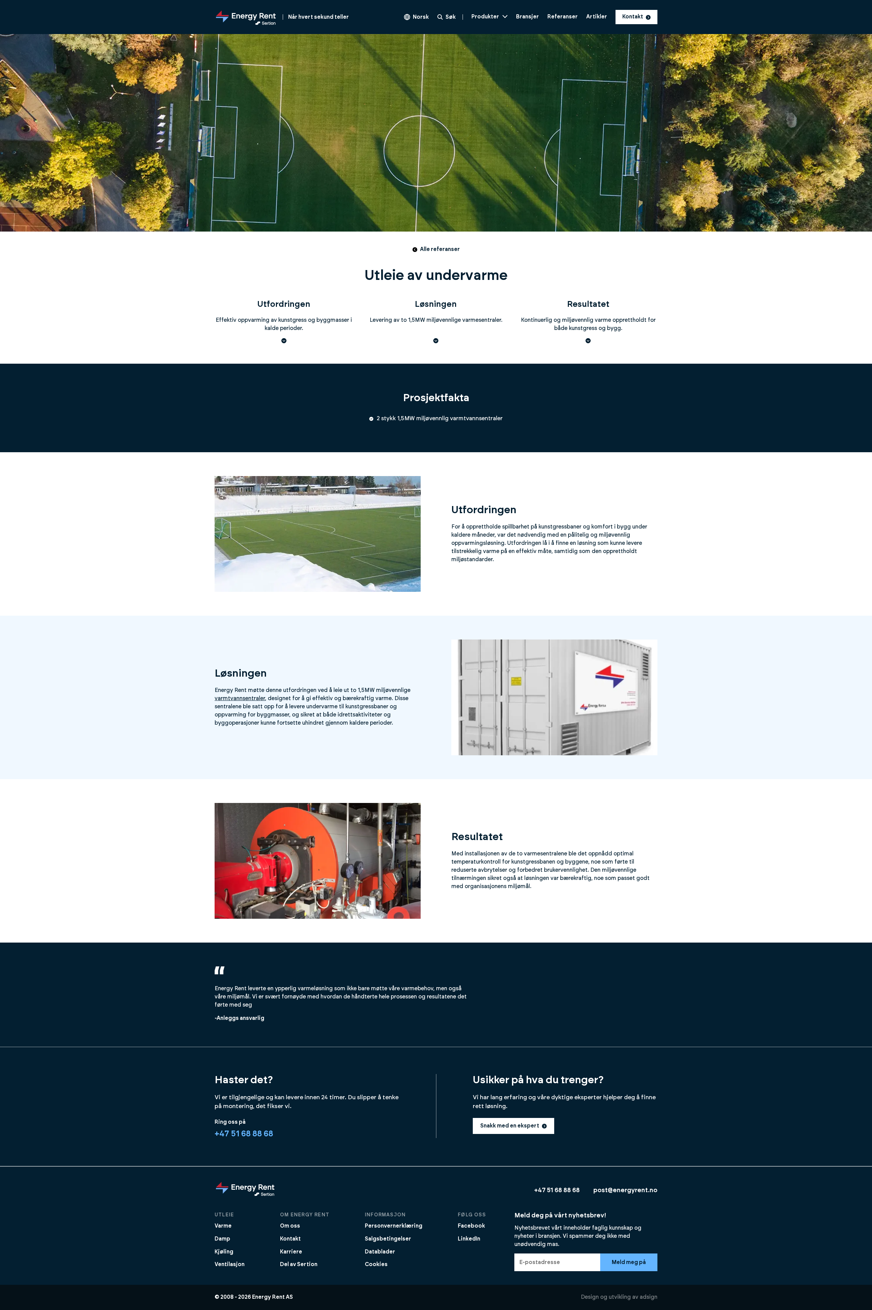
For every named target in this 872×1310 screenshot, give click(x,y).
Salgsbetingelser (388, 1239)
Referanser (562, 16)
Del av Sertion (298, 1264)
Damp (222, 1239)
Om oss (290, 1226)
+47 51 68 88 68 (244, 1134)
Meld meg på (629, 1262)
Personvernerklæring (393, 1226)
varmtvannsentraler (240, 698)
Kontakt (632, 16)
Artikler (596, 16)
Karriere (291, 1251)
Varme (223, 1226)
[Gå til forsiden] (245, 1195)
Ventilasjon (230, 1264)
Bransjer (527, 16)
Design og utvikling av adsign (619, 1297)
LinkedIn (469, 1239)
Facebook (471, 1226)
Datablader (380, 1251)
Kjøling (224, 1251)
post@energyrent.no (625, 1190)
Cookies (376, 1264)
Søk (451, 17)
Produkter (485, 16)
